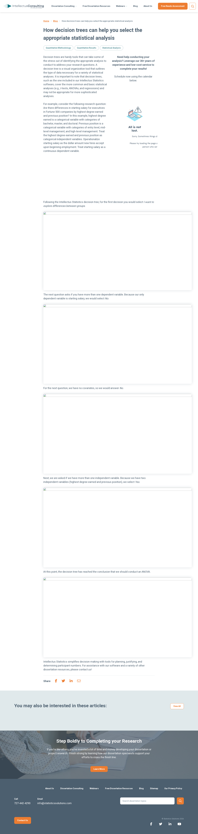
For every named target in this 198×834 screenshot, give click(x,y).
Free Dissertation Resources (96, 6)
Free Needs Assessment (173, 6)
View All (177, 706)
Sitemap (154, 788)
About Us (147, 6)
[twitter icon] (160, 824)
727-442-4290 (22, 803)
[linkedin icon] (170, 824)
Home (46, 21)
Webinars (120, 6)
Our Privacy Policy (173, 788)
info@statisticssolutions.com (54, 803)
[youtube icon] (179, 824)
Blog (135, 6)
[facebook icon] (151, 824)
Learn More (99, 769)
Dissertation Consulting (63, 6)
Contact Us (22, 820)
